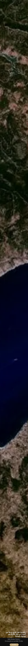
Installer (14, 644)
